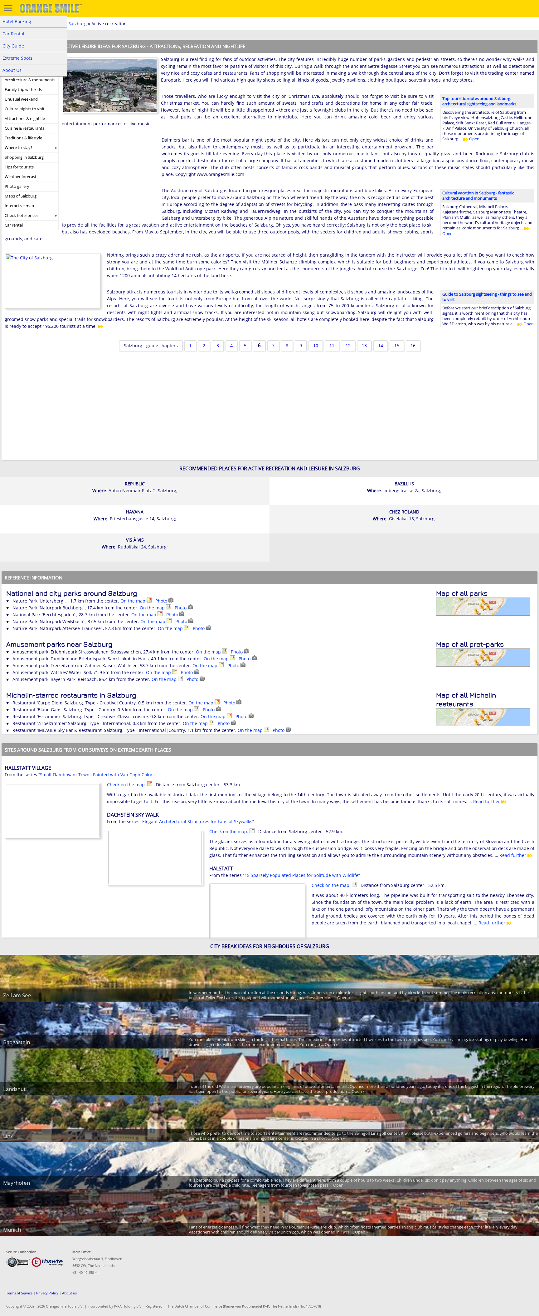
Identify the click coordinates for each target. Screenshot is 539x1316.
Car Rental (13, 34)
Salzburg (77, 24)
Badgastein (16, 1042)
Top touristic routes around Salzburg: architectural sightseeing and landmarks (479, 101)
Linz (8, 1135)
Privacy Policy (47, 1293)
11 (331, 345)
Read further (487, 801)
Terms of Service (19, 1293)
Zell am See (17, 995)
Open (473, 139)
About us (69, 1293)
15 (396, 345)
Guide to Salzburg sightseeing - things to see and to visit (487, 296)
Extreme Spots (17, 58)
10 (315, 345)
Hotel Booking (16, 21)
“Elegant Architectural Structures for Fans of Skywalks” (197, 821)
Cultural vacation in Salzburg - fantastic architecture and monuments (478, 195)
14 (380, 345)
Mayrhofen (16, 1182)
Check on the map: (127, 785)
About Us (12, 70)
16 (412, 345)
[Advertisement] (108, 177)
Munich (12, 1229)
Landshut (14, 1089)
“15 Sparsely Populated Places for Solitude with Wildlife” (301, 875)
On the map (133, 601)
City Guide (13, 46)
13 (364, 345)
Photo (161, 601)
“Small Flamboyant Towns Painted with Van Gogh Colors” (97, 775)
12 (348, 345)
